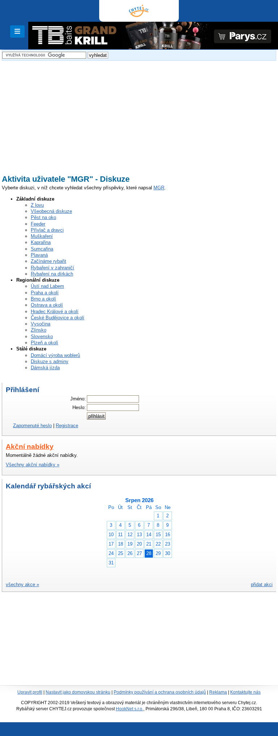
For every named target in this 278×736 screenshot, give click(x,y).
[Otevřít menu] (17, 31)
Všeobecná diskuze (51, 211)
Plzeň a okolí (44, 342)
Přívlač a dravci (47, 230)
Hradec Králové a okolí (55, 311)
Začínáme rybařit (48, 261)
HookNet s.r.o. (129, 709)
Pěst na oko (43, 217)
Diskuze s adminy (49, 361)
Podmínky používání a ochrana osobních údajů (160, 692)
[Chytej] (139, 11)
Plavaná (39, 255)
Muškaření (42, 236)
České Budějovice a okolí (57, 317)
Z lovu (37, 205)
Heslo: (79, 407)
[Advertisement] (139, 113)
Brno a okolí (43, 299)
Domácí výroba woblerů (55, 355)
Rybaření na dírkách (52, 274)
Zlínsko (38, 330)
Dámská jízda (45, 367)
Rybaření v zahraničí (52, 267)
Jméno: (78, 398)
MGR (158, 187)
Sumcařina (42, 249)
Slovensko (42, 336)
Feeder (38, 224)
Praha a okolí (45, 292)
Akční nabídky (30, 446)
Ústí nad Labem (47, 286)
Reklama (218, 692)
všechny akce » (22, 584)
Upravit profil (29, 692)
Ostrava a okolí (47, 305)
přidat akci (262, 584)
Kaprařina (41, 242)
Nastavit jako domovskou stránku (78, 692)
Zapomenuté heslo (32, 425)
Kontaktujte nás (245, 692)
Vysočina (40, 324)
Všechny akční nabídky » (32, 464)
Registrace (67, 425)
